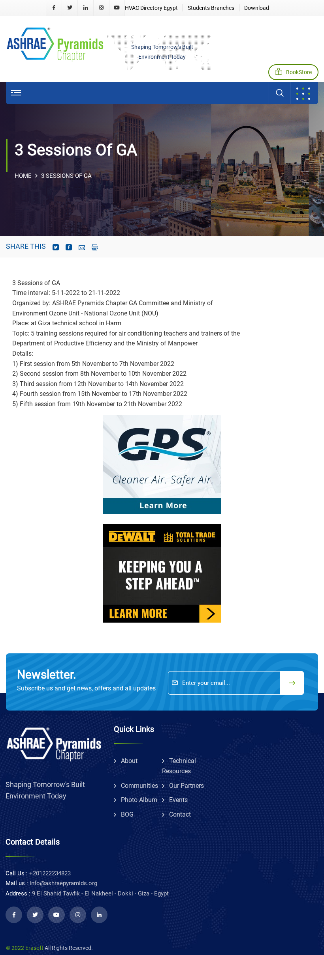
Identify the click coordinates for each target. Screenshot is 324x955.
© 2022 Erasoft (24, 948)
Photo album (139, 800)
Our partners (186, 785)
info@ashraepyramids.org (63, 883)
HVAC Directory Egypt (151, 8)
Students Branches (211, 8)
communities (139, 785)
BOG (127, 814)
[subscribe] (292, 683)
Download (256, 8)
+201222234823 (50, 873)
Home (23, 175)
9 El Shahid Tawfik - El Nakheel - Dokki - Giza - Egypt (100, 893)
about (129, 761)
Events (178, 800)
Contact (180, 814)
